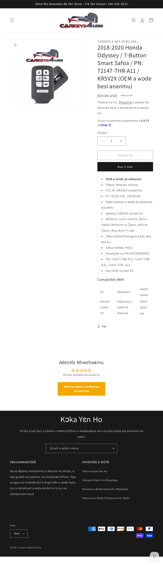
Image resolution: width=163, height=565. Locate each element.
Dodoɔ (102, 133)
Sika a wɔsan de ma (94, 471)
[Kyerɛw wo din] (112, 448)
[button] (12, 20)
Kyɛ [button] (104, 326)
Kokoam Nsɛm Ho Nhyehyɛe (100, 480)
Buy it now (125, 167)
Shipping (125, 102)
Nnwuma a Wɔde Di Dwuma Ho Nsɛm (106, 498)
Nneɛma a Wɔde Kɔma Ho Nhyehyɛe (105, 489)
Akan (17, 533)
